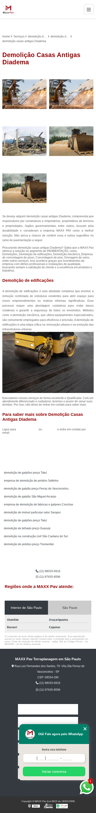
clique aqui (50, 429)
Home (48, 709)
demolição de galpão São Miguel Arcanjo (30, 496)
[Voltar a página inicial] (8, 9)
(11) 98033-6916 (28, 429)
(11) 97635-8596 (49, 576)
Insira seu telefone (54, 749)
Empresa (48, 722)
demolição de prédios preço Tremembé (29, 544)
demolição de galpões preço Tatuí (25, 472)
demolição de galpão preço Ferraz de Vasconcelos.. (37, 488)
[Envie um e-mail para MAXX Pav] (53, 25)
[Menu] (89, 9)
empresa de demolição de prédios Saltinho (31, 480)
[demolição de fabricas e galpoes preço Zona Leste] (71, 141)
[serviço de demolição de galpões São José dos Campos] (24, 141)
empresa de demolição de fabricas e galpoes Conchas (38, 504)
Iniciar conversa (54, 771)
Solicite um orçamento (48, 443)
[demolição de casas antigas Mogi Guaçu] (24, 94)
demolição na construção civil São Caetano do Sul (36, 536)
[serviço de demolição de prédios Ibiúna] (24, 188)
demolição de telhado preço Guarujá (27, 528)
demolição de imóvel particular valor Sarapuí (32, 512)
